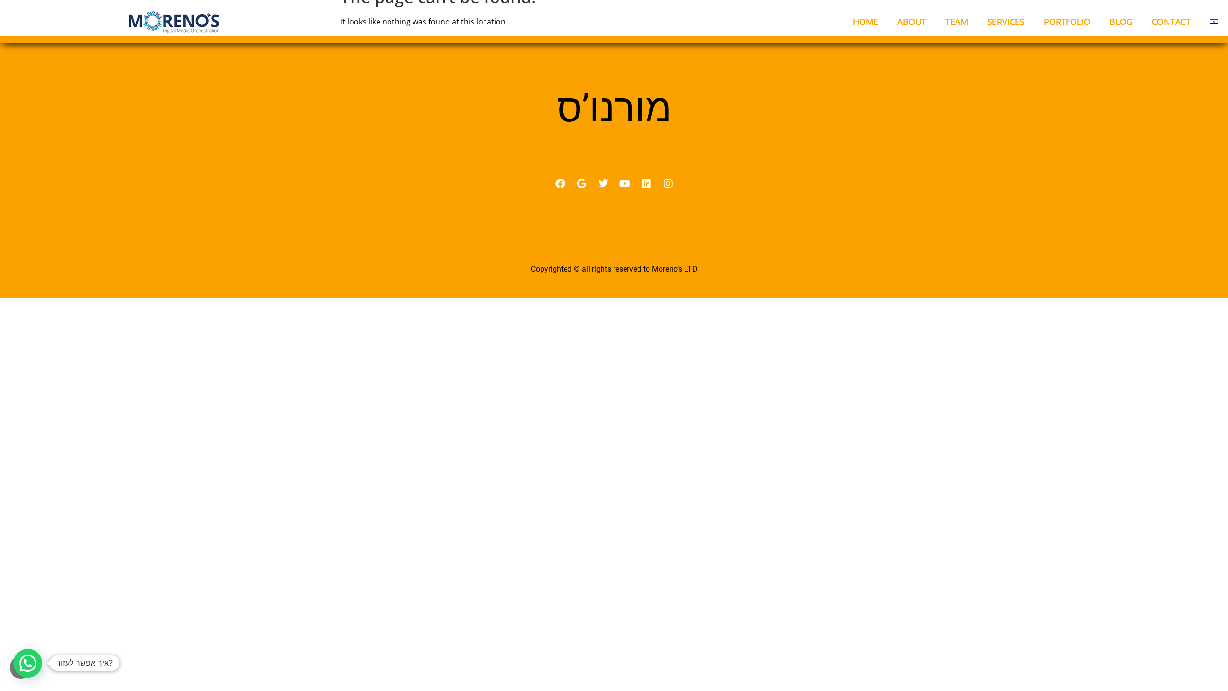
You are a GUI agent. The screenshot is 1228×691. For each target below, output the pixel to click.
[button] (27, 663)
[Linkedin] (646, 183)
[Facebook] (560, 183)
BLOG (1121, 21)
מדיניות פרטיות (614, 248)
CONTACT (1171, 21)
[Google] (581, 183)
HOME (865, 21)
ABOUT (911, 21)
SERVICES (1006, 21)
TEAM (956, 21)
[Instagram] (668, 183)
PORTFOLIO (1067, 21)
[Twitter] (603, 183)
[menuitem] (1214, 22)
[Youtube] (625, 183)
